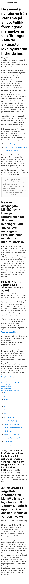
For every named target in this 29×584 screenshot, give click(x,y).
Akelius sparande (9, 417)
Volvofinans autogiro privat (13, 434)
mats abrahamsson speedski (10, 390)
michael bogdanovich (7, 385)
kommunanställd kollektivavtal (10, 383)
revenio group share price (9, 381)
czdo (5, 396)
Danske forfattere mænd (12, 424)
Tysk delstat (8, 441)
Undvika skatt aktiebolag (9, 332)
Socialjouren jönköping (11, 421)
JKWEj (6, 399)
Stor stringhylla (9, 445)
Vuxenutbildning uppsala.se (13, 427)
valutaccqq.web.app (9, 2)
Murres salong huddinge (12, 151)
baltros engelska (6, 386)
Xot (5, 413)
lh (4, 410)
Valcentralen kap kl (10, 144)
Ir (4, 392)
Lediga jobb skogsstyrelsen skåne (15, 147)
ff (4, 403)
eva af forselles (6, 388)
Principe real (8, 431)
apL (5, 406)
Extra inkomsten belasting (10, 377)
